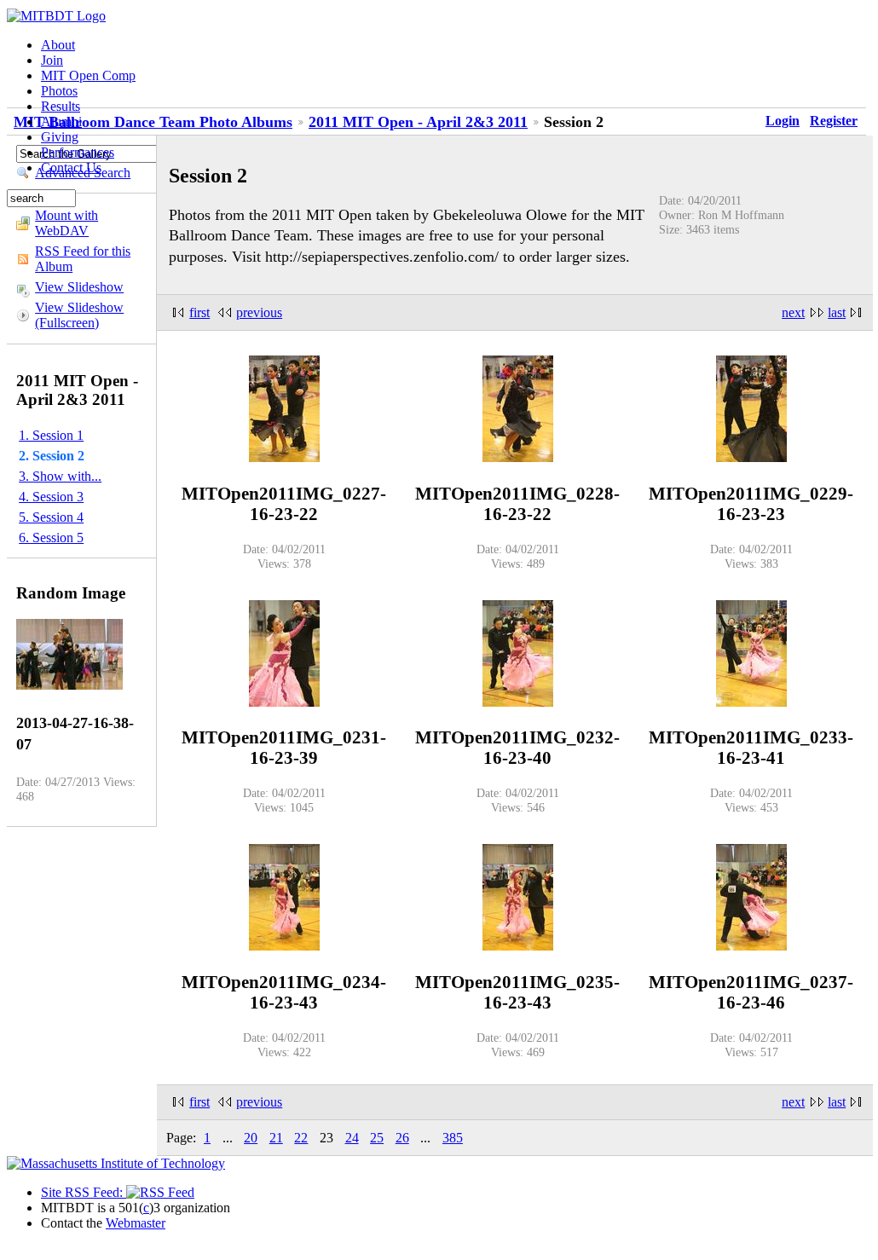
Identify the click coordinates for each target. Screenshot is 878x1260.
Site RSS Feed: (83, 1192)
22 (301, 1137)
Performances (77, 152)
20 (250, 1137)
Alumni (61, 121)
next (793, 312)
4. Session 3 (51, 496)
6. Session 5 (51, 537)
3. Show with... (60, 476)
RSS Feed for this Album (82, 259)
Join (52, 60)
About (58, 45)
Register (834, 120)
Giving (59, 137)
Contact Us (71, 167)
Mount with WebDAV (66, 223)
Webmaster (135, 1223)
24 (352, 1137)
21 (276, 1137)
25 (377, 1137)
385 (452, 1137)
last (837, 312)
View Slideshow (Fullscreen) (79, 315)
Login (782, 120)
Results (60, 106)
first (199, 312)
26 (402, 1137)
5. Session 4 (51, 517)
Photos (59, 91)
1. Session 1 (51, 435)
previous (259, 312)
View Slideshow (79, 287)
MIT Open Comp (88, 75)
